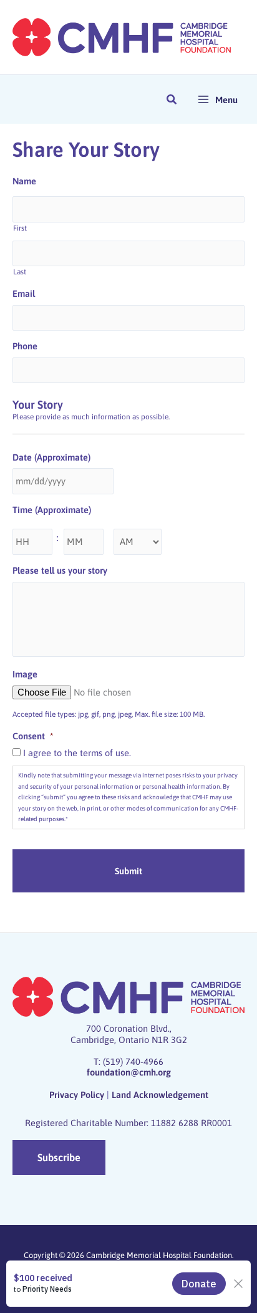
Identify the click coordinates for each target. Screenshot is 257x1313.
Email (23, 293)
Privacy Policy (76, 1094)
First (20, 228)
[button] (172, 100)
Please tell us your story (59, 570)
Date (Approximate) (51, 457)
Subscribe (58, 1157)
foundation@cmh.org (129, 1072)
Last (19, 271)
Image (24, 674)
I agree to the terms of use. (77, 752)
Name (24, 181)
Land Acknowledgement (160, 1094)
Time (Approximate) (51, 509)
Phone (24, 346)
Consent (32, 736)
